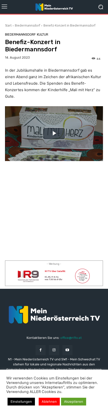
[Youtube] (67, 350)
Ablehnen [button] (49, 401)
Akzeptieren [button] (73, 401)
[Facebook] (40, 350)
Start (8, 25)
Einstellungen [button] (21, 401)
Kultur (42, 34)
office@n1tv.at (71, 338)
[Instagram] (54, 350)
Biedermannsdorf (27, 25)
